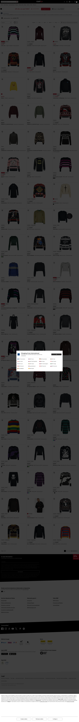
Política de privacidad (70, 701)
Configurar (55, 719)
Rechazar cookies (39, 719)
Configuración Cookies (43, 701)
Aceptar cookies (24, 719)
